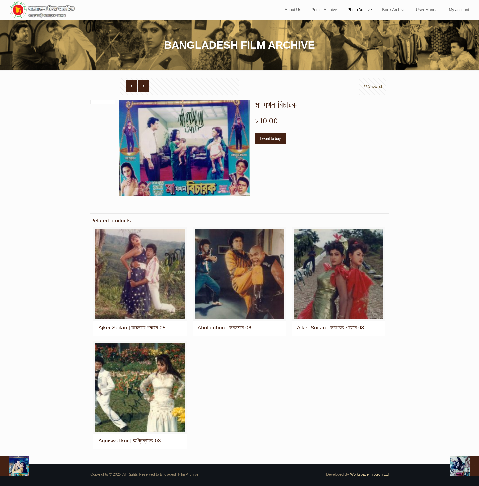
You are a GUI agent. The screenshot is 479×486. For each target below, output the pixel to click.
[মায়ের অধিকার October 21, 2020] (464, 466)
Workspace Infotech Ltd (369, 474)
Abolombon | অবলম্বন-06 (224, 327)
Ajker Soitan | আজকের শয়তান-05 (132, 327)
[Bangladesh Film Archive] (43, 10)
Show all (375, 86)
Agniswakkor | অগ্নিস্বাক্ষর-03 (129, 440)
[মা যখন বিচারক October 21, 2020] (14, 466)
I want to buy (270, 138)
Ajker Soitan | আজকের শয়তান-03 (330, 327)
